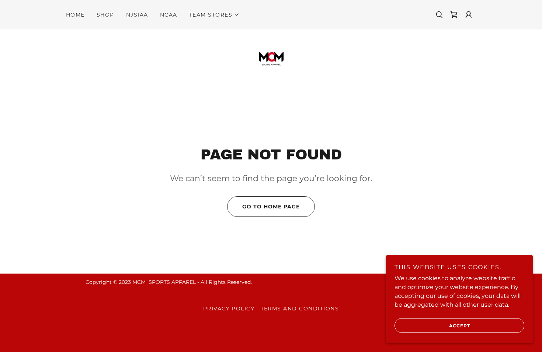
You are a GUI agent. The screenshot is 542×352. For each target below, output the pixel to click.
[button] (214, 14)
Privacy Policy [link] (229, 308)
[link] (271, 59)
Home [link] (75, 14)
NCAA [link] (168, 14)
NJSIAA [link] (137, 14)
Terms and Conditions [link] (300, 308)
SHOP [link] (105, 14)
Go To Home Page (271, 206)
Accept (459, 325)
